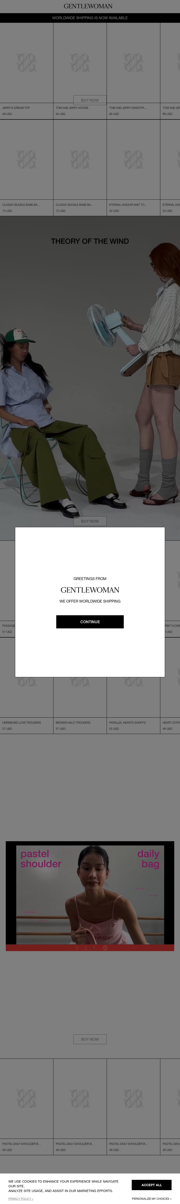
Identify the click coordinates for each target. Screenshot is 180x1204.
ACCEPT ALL (152, 1185)
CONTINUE (90, 621)
